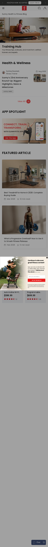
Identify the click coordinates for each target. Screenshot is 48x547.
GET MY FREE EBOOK (36, 280)
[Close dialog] (47, 257)
